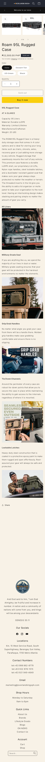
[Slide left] (17, 39)
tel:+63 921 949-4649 (23, 672)
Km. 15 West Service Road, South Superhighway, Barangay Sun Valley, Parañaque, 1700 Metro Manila (22, 649)
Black (22, 73)
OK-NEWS (22, 728)
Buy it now (22, 100)
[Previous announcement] (4, 10)
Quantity (5, 79)
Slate (6, 68)
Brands (22, 718)
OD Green (9, 73)
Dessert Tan (21, 68)
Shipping (14, 59)
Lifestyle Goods (22, 721)
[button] (5, 3)
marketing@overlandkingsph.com (22, 685)
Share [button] (7, 505)
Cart (22, 744)
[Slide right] (28, 39)
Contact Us (22, 732)
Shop (22, 748)
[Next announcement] (40, 10)
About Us (22, 714)
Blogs (22, 725)
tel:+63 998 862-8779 (22, 665)
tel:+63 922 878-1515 (22, 669)
